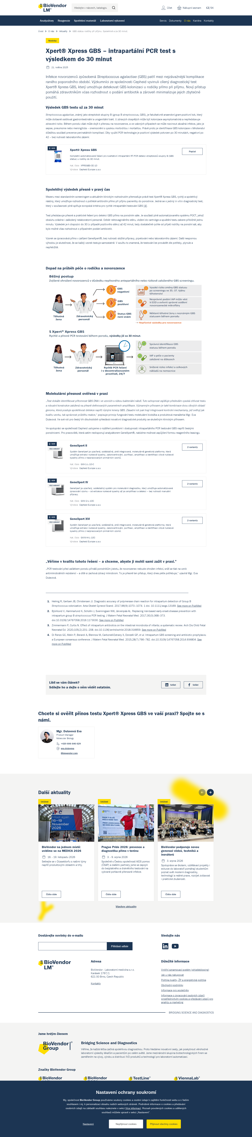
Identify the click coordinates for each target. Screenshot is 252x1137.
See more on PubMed (189, 605)
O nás (187, 20)
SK (212, 7)
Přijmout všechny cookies (163, 1124)
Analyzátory (47, 20)
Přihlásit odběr (119, 946)
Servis (163, 20)
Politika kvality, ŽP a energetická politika (183, 980)
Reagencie (64, 20)
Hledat (113, 7)
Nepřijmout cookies (126, 1124)
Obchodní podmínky (172, 985)
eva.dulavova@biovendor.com (69, 751)
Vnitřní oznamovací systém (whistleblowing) (185, 969)
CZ (207, 7)
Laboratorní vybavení (112, 20)
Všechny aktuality (126, 906)
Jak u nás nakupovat (172, 975)
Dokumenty (175, 20)
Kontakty (209, 20)
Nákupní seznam (192, 7)
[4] (145, 205)
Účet (169, 7)
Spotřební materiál (85, 20)
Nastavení (88, 1124)
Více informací (133, 1108)
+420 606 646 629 (71, 743)
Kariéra (197, 20)
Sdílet (173, 684)
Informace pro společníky (175, 990)
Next (210, 792)
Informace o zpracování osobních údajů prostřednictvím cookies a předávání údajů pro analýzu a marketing (187, 999)
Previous (202, 792)
